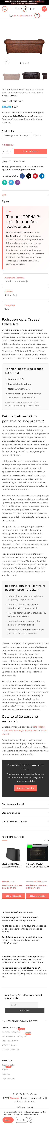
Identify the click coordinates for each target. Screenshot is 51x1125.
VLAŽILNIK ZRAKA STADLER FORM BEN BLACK (11, 867)
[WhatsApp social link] (4, 182)
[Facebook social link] (22, 176)
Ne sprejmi (21, 1120)
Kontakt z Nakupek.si (13, 1031)
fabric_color (8, 131)
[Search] (37, 15)
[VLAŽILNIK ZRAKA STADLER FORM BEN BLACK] (13, 852)
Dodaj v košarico (30, 151)
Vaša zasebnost (9, 1045)
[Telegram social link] (11, 182)
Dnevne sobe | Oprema (24, 166)
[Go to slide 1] (20, 63)
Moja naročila (8, 1078)
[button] (4, 43)
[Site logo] (25, 8)
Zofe (39, 92)
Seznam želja (8, 1065)
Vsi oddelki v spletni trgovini (16, 1035)
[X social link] (28, 176)
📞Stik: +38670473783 (20, 15)
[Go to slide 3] (26, 63)
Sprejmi (8, 1120)
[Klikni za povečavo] (7, 61)
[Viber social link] (17, 182)
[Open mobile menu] (5, 8)
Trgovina (14, 89)
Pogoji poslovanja (10, 1040)
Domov (5, 89)
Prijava (6, 1068)
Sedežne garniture (26, 92)
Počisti (38, 136)
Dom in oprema (27, 89)
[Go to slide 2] (23, 63)
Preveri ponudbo (25, 788)
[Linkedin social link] (41, 176)
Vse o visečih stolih (10, 1049)
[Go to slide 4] (28, 63)
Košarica (6, 1074)
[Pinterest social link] (35, 176)
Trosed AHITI (31, 730)
